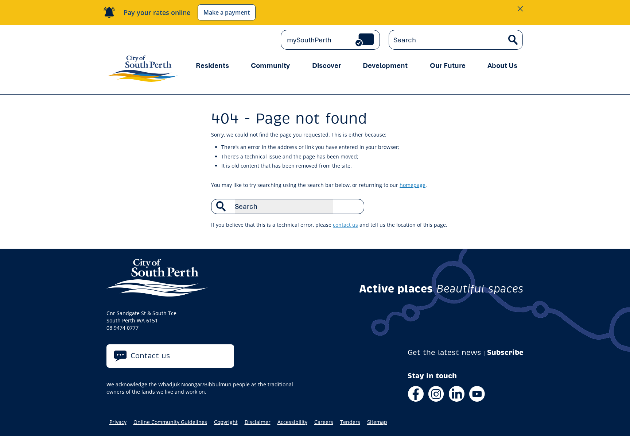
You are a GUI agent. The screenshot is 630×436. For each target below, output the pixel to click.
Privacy (118, 422)
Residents (212, 65)
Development (385, 65)
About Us (502, 65)
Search (354, 206)
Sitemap (377, 422)
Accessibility (292, 422)
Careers (323, 422)
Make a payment (226, 12)
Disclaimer (258, 422)
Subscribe (505, 352)
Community (270, 65)
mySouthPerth (309, 40)
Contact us (150, 355)
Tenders (350, 422)
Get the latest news (444, 352)
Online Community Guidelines (170, 422)
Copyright (226, 422)
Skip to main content (138, 40)
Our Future (448, 65)
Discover (326, 65)
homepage (412, 184)
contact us (345, 224)
